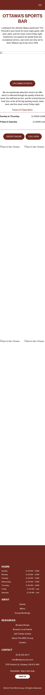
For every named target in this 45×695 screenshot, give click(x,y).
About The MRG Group (22, 638)
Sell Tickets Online (22, 633)
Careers (22, 642)
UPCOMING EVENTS (22, 83)
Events (22, 604)
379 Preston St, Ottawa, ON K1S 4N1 (23, 664)
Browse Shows (23, 625)
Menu (22, 608)
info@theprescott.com (22, 659)
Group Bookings (22, 613)
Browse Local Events (22, 629)
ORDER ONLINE (14, 136)
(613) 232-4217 (22, 654)
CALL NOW (33, 136)
